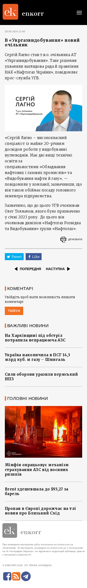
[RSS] (16, 576)
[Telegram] (26, 576)
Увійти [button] (14, 310)
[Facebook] (7, 576)
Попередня (30, 269)
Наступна (55, 269)
